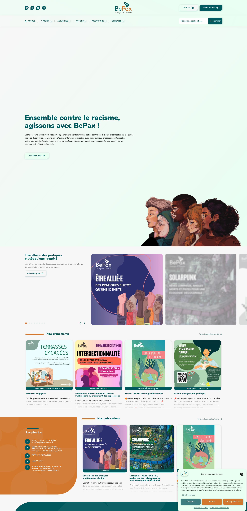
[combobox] (193, 21)
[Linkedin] (38, 8)
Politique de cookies (201, 508)
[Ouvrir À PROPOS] (51, 21)
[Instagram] (32, 8)
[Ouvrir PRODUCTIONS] (105, 21)
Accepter (191, 502)
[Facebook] (27, 8)
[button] (242, 474)
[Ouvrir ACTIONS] (85, 21)
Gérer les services (188, 495)
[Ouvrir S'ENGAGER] (123, 21)
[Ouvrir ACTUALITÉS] (69, 21)
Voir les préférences (233, 502)
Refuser (212, 502)
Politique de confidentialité (219, 508)
